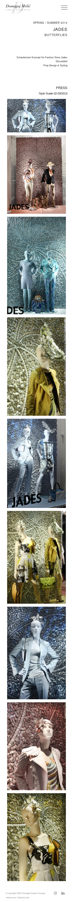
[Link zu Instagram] (55, 893)
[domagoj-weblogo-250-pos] (30, 7)
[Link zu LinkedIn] (63, 893)
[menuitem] (62, 7)
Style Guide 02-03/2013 (53, 93)
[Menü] (62, 7)
